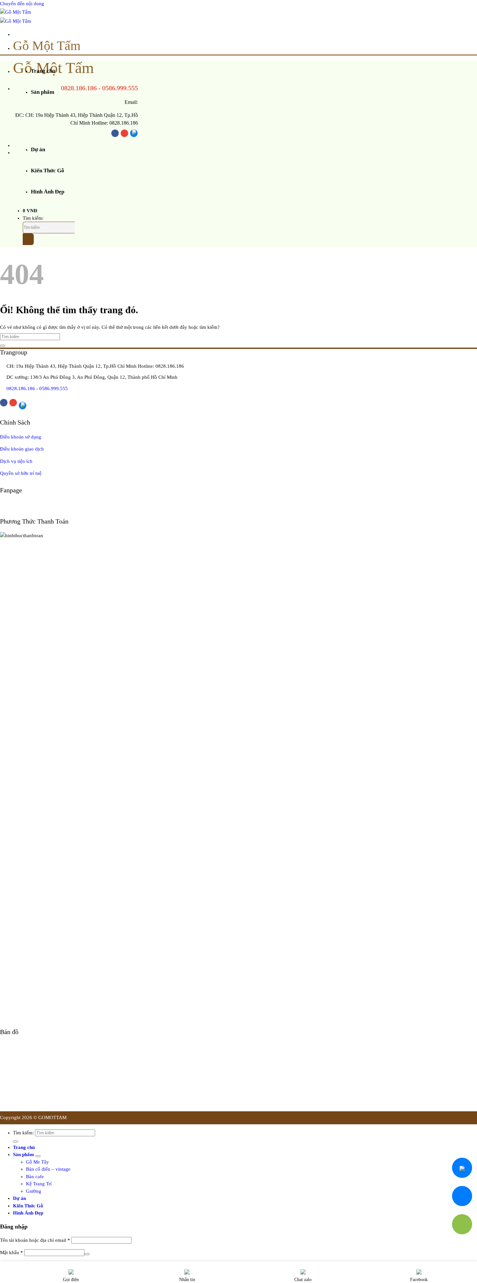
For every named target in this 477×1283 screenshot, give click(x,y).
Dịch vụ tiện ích (16, 461)
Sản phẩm (42, 92)
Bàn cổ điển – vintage (48, 1169)
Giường (33, 1191)
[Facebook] (115, 133)
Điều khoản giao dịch (22, 448)
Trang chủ (43, 71)
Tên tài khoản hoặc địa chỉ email (35, 1240)
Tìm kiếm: (33, 218)
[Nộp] (28, 239)
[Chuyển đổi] (38, 1156)
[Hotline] (462, 1224)
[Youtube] (124, 133)
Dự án (38, 149)
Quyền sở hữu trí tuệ (21, 473)
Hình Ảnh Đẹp (47, 192)
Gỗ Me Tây (37, 1162)
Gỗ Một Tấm (46, 45)
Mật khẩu (11, 1252)
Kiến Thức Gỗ (47, 170)
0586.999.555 (120, 88)
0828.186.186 (79, 88)
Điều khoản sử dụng (20, 436)
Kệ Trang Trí (39, 1183)
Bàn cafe (35, 1176)
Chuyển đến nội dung (22, 3)
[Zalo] (134, 133)
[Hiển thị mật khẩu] (87, 1254)
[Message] (462, 1196)
